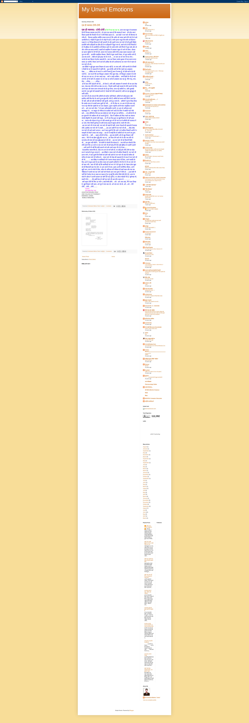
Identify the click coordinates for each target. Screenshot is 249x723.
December (146, 474)
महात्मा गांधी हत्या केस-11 (150, 29)
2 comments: (109, 251)
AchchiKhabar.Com (150, 344)
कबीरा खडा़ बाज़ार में (149, 62)
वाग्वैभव (146, 82)
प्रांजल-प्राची (148, 194)
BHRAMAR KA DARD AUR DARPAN (155, 105)
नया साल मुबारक (148, 233)
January (145, 448)
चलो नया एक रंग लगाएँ (149, 254)
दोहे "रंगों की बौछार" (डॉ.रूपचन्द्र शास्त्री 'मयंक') (154, 156)
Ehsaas (147, 364)
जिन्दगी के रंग (148, 160)
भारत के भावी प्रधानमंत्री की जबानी (152, 270)
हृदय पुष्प (147, 166)
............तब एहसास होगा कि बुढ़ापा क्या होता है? (153, 377)
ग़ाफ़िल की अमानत (149, 41)
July (144, 464)
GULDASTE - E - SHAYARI (152, 306)
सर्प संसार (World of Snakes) (152, 390)
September (146, 451)
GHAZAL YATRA (149, 140)
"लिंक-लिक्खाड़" (148, 189)
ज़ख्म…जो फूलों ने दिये (150, 172)
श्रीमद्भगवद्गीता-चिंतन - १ (150, 290)
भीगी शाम (146, 365)
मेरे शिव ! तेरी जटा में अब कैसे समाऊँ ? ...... (153, 136)
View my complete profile (149, 700)
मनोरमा (146, 51)
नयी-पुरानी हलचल (149, 247)
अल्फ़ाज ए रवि (148, 283)
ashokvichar (148, 294)
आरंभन (146, 333)
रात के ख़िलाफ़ (148, 381)
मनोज (146, 28)
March (144, 456)
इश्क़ (146, 334)
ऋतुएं (146, 23)
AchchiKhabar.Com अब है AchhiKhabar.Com (155, 345)
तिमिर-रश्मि (147, 277)
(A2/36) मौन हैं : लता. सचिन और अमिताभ (148, 592)
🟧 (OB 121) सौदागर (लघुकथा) (151, 209)
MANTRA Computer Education (153, 398)
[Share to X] (121, 206)
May (144, 452)
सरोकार (146, 22)
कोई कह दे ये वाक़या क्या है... (150, 203)
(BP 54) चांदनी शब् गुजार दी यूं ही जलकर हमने (148, 560)
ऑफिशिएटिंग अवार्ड (148, 100)
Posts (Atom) (92, 259)
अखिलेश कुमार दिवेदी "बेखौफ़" (151, 358)
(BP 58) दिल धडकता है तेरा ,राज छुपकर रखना (148, 670)
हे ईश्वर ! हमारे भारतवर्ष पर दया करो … (152, 301)
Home (113, 256)
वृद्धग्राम (147, 375)
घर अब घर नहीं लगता (149, 78)
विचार (146, 395)
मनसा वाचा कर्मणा (149, 288)
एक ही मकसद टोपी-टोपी (91, 25)
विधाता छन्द (147, 190)
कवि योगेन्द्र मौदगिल (149, 318)
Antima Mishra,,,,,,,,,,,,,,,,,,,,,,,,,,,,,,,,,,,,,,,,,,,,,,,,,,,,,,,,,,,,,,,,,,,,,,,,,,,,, (155, 351)
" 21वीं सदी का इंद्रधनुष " (151, 185)
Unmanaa (147, 263)
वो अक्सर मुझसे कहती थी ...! (150, 227)
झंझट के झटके (148, 300)
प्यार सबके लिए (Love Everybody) (153, 327)
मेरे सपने (147, 46)
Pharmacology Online (151, 384)
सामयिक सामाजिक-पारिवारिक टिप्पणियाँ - (152, 117)
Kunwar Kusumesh (150, 232)
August (145, 447)
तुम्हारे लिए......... (148, 202)
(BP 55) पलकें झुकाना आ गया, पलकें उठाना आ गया (148, 543)
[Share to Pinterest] (125, 206)
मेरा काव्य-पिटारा (148, 253)
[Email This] (117, 206)
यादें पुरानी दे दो (148, 52)
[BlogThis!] (119, 206)
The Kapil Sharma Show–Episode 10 (153, 249)
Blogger (132, 710)
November (146, 454)
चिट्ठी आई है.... (148, 69)
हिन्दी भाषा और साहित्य (150, 310)
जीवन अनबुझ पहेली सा (150, 338)
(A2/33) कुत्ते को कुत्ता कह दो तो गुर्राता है (148, 609)
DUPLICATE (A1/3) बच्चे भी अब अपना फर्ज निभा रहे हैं (148, 625)
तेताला (146, 392)
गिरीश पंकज (147, 237)
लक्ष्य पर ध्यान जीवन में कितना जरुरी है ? (152, 162)
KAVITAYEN (148, 323)
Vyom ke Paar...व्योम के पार (152, 56)
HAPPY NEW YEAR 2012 (151, 328)
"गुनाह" (146, 284)
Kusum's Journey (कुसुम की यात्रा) (154, 93)
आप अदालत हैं (147, 243)
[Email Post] (114, 206)
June (144, 482)
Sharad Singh (148, 33)
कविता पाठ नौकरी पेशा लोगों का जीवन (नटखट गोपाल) (155, 167)
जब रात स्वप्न (147, 112)
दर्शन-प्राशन (147, 241)
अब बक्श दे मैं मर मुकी (149, 340)
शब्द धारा (147, 259)
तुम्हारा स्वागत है (148, 173)
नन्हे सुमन (147, 219)
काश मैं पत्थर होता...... (149, 360)
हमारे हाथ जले (147, 42)
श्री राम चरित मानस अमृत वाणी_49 (151, 106)
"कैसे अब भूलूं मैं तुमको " (149, 95)
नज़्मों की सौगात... (149, 387)
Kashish (147, 370)
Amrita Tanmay (149, 135)
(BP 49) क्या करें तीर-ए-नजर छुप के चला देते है (148, 576)
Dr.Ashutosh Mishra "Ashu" (152, 697)
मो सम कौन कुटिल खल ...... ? (151, 99)
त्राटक (146, 89)
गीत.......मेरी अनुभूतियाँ (150, 88)
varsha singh (148, 147)
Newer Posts (85, 256)
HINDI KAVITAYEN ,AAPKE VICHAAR (155, 177)
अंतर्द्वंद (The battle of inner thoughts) (153, 371)
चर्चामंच (146, 122)
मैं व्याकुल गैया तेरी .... (149, 83)
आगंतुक (146, 226)
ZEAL (146, 213)
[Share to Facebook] (123, 206)
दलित (146, 214)
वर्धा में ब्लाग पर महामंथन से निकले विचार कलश (153, 295)
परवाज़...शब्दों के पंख (149, 116)
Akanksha (148, 110)
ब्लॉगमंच (147, 155)
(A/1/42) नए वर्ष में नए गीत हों (148, 641)
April (144, 494)
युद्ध (145, 123)
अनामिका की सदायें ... (149, 76)
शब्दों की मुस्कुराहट (149, 127)
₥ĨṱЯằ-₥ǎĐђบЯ (149, 401)
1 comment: (109, 206)
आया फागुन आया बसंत (149, 278)
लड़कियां (146, 354)
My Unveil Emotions (107, 9)
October (145, 476)
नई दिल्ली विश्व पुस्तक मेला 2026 (151, 58)
